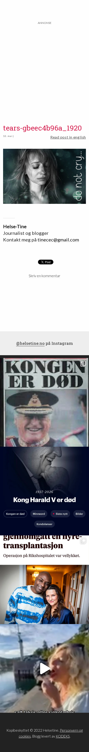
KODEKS (63, 736)
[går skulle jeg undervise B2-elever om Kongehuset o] (44, 491)
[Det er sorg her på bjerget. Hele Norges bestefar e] (44, 402)
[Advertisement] (44, 69)
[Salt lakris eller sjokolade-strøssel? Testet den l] (44, 668)
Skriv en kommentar (44, 276)
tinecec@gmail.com (58, 239)
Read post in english (68, 137)
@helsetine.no (30, 343)
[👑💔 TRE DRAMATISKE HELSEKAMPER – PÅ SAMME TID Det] (44, 579)
